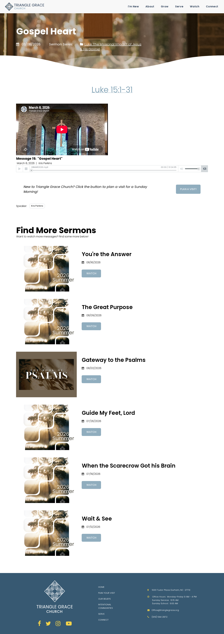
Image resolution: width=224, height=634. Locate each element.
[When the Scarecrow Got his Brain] (46, 480)
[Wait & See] (46, 533)
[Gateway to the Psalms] (46, 374)
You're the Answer (107, 254)
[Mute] (181, 168)
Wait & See (97, 519)
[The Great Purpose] (46, 321)
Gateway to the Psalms (114, 360)
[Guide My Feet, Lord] (46, 427)
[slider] (103, 170)
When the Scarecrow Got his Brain (128, 466)
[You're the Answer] (46, 269)
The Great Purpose (107, 307)
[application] (112, 168)
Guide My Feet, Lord (108, 413)
